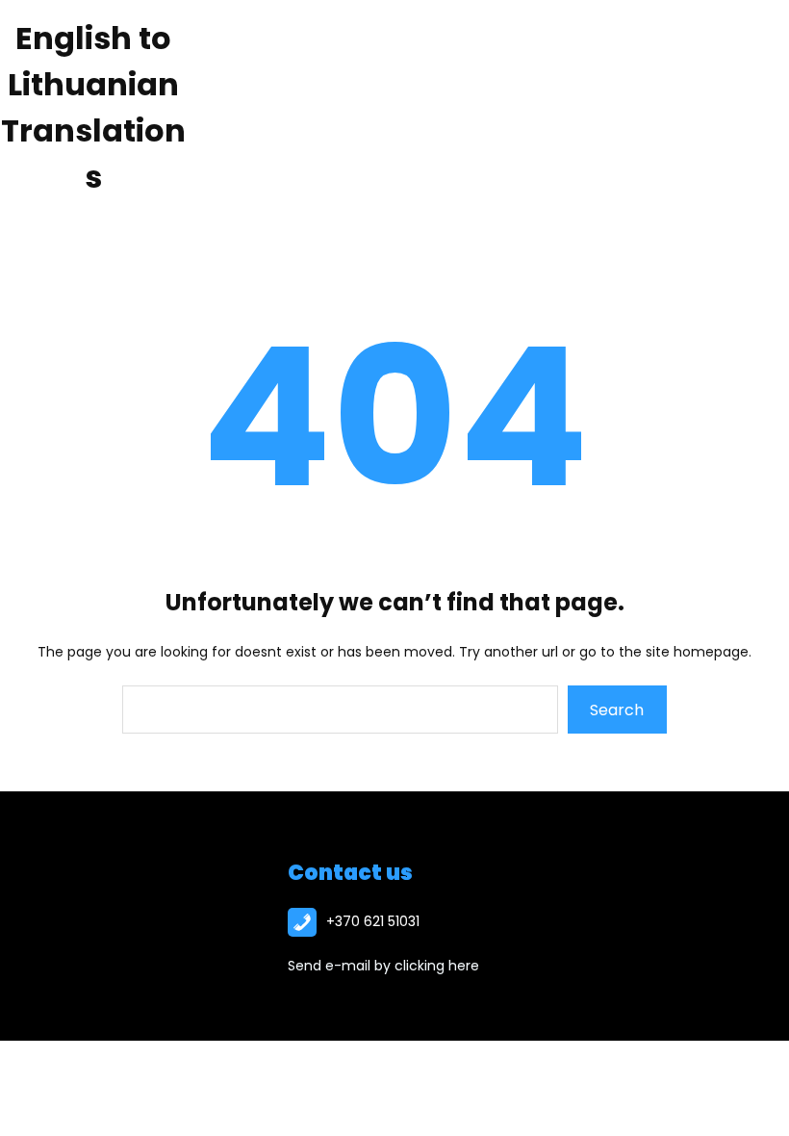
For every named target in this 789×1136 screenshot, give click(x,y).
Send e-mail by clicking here (383, 965)
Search (617, 710)
